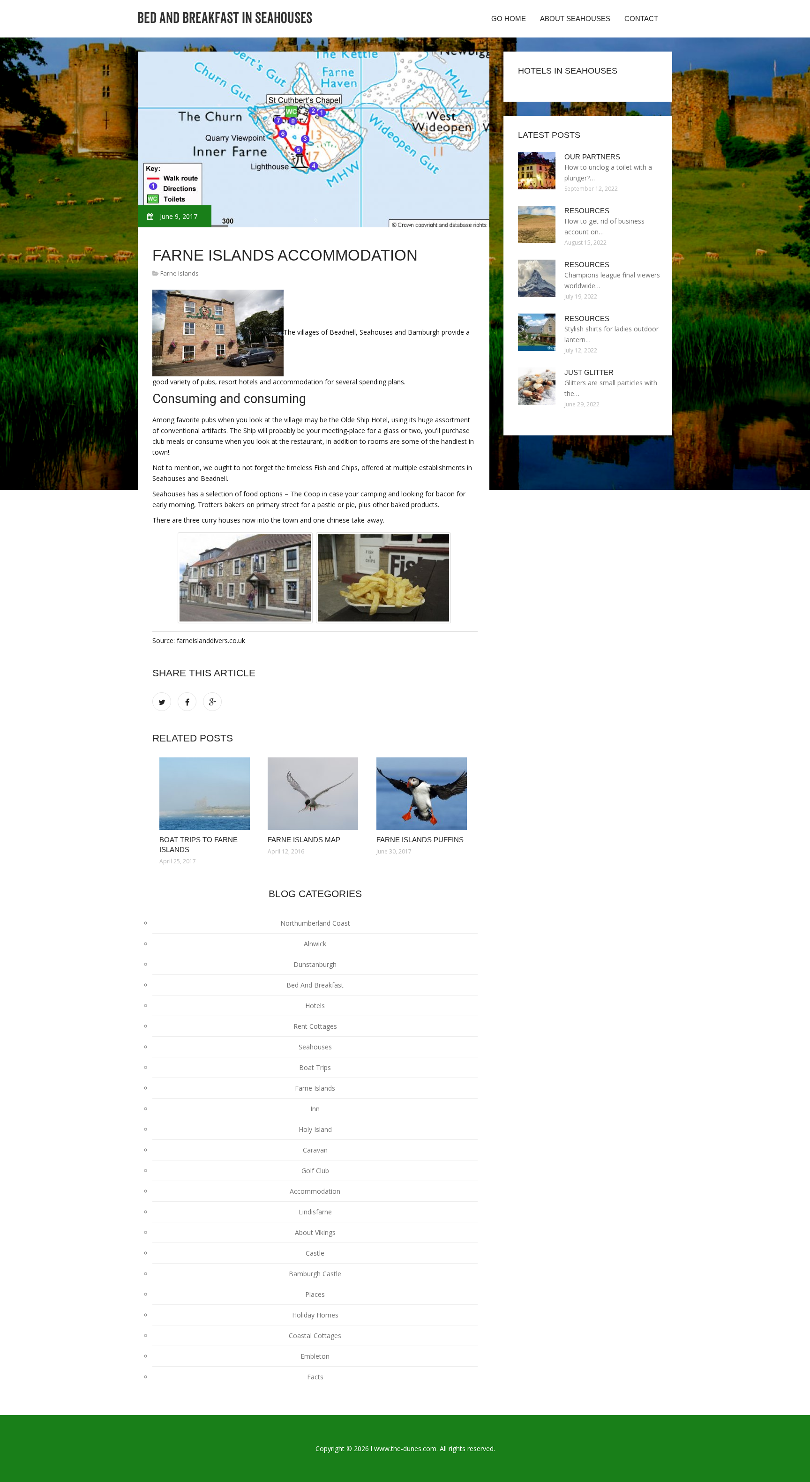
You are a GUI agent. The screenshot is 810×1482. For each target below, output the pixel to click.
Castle (315, 1253)
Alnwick (315, 943)
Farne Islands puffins (420, 840)
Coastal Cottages (315, 1335)
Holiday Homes (315, 1314)
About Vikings (315, 1232)
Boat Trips (315, 1067)
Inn (315, 1108)
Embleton (315, 1356)
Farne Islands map (304, 840)
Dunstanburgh (315, 964)
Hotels (315, 1005)
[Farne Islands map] (315, 793)
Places (315, 1294)
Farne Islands (179, 273)
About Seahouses (575, 18)
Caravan (315, 1149)
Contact (641, 18)
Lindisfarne (315, 1211)
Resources (586, 211)
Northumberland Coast (315, 923)
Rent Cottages (315, 1026)
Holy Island (315, 1129)
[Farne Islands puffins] (423, 793)
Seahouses (315, 1046)
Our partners (592, 157)
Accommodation (315, 1191)
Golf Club (315, 1170)
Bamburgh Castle (315, 1273)
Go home (508, 18)
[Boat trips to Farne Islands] (206, 793)
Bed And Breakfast (315, 985)
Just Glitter (589, 372)
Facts (315, 1376)
